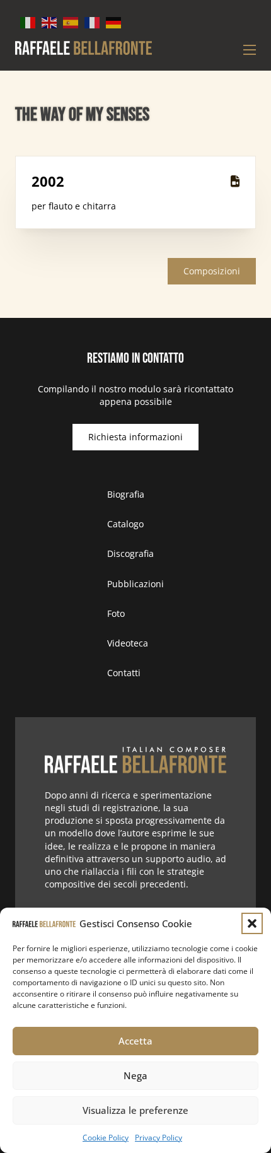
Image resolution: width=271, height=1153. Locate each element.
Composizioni (211, 271)
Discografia (130, 553)
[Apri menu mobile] (249, 50)
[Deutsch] (114, 22)
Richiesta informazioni (135, 437)
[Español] (71, 22)
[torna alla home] (136, 760)
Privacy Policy (158, 1137)
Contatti (124, 673)
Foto (116, 613)
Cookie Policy (106, 1137)
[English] (50, 22)
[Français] (92, 22)
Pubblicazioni (135, 584)
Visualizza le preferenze (135, 1110)
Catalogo (125, 524)
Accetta (135, 1040)
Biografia (125, 494)
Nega (135, 1075)
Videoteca (127, 643)
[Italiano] (28, 22)
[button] (252, 923)
